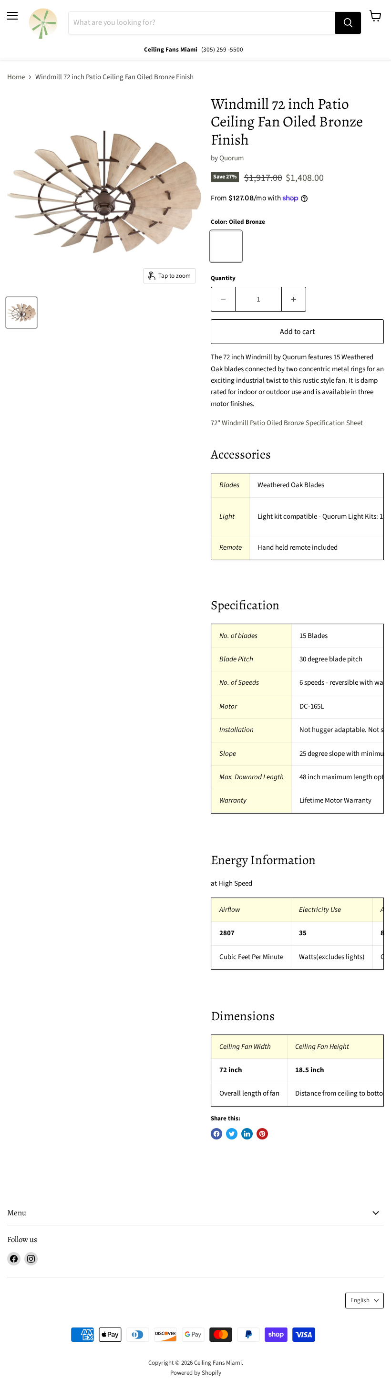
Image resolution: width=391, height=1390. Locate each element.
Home (16, 77)
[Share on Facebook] (216, 1133)
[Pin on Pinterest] (262, 1133)
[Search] (348, 23)
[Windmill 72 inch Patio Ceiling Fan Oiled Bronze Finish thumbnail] (21, 312)
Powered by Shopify (195, 1373)
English (360, 1300)
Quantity (223, 278)
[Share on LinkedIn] (247, 1133)
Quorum (231, 158)
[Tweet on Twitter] (231, 1133)
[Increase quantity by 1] (294, 299)
